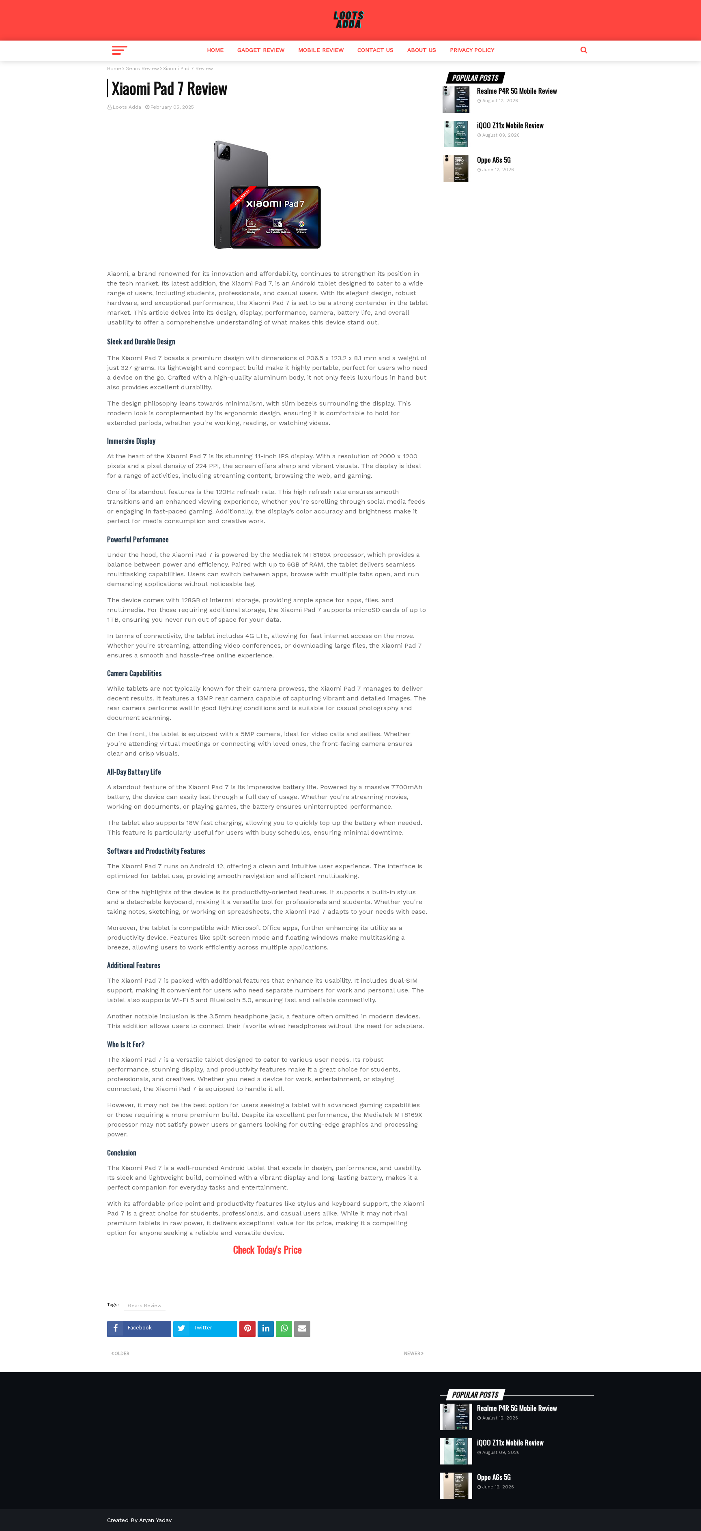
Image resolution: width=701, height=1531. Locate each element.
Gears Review (142, 68)
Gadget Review (260, 50)
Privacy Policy (472, 50)
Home (215, 50)
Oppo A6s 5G (494, 159)
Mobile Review (321, 50)
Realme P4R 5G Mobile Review (517, 90)
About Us (421, 50)
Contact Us (375, 50)
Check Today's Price (267, 1249)
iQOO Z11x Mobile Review (510, 125)
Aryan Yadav (155, 1520)
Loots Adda (127, 107)
